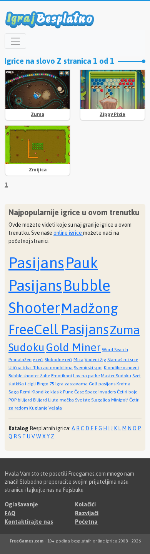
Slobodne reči (58, 359)
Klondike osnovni (121, 367)
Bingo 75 (45, 383)
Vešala (55, 408)
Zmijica (38, 170)
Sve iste (82, 400)
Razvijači (86, 513)
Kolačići (85, 504)
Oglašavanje (21, 504)
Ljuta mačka (61, 400)
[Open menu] (15, 41)
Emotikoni (61, 375)
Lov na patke (86, 375)
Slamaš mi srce (122, 359)
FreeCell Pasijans (58, 329)
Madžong (89, 308)
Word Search (115, 349)
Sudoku (26, 347)
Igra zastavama (71, 383)
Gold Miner (73, 347)
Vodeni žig (95, 359)
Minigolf (119, 400)
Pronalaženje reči (25, 359)
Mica (78, 359)
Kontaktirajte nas (29, 521)
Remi (25, 392)
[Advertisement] (112, 149)
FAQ (10, 513)
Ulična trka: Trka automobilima (40, 367)
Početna (86, 521)
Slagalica (100, 400)
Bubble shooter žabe (29, 375)
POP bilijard (20, 400)
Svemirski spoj (88, 367)
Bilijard (40, 400)
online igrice (68, 233)
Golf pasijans (102, 383)
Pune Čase (73, 392)
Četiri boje (127, 392)
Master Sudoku (116, 375)
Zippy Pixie (112, 114)
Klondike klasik (47, 392)
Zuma (37, 114)
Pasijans (36, 262)
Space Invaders (100, 392)
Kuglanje (38, 408)
